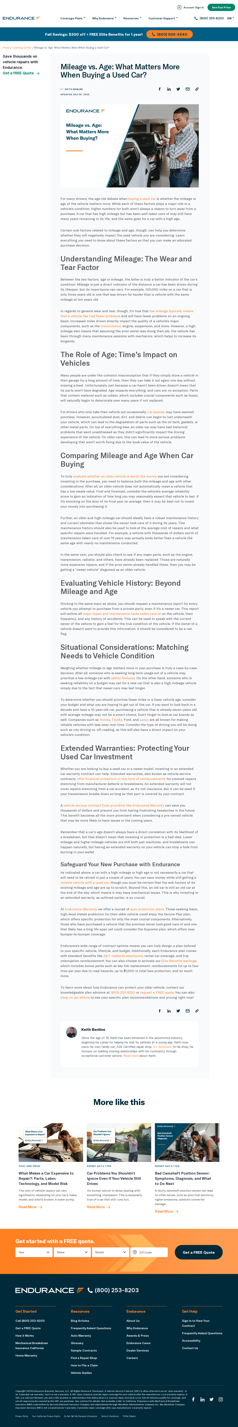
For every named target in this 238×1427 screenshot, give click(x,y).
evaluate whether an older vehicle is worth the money (115, 476)
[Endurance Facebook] (193, 1399)
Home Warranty (26, 1355)
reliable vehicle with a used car (84, 882)
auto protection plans (147, 909)
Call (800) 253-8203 (30, 1320)
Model (99, 1252)
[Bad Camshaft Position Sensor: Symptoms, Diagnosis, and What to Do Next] (187, 1142)
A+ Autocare (162, 1047)
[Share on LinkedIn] (169, 89)
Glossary (77, 1343)
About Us (133, 1320)
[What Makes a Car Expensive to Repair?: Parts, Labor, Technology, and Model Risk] (51, 1142)
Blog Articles (80, 1320)
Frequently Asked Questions (91, 1328)
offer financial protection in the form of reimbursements (121, 779)
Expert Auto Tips (99, 1166)
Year (21, 1252)
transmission (111, 326)
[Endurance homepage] (21, 18)
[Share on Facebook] (160, 89)
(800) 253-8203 (123, 992)
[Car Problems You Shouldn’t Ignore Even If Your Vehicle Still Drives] (119, 1142)
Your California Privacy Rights (46, 1416)
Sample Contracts (84, 1350)
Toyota (117, 719)
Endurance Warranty (81, 909)
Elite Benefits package (179, 961)
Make (61, 1252)
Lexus (144, 719)
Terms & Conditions (110, 1416)
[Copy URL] (197, 89)
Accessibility (191, 1340)
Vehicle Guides (81, 1372)
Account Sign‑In (194, 7)
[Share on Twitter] (178, 89)
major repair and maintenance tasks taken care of (122, 614)
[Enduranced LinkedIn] (202, 1399)
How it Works (24, 1335)
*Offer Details (129, 1416)
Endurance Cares (138, 1343)
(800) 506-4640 (172, 34)
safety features (123, 678)
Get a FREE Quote (18, 73)
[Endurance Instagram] (221, 1399)
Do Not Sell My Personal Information (80, 1416)
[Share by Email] (187, 89)
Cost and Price (29, 1166)
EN (229, 18)
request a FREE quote (157, 992)
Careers (132, 1358)
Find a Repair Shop (84, 1358)
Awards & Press (137, 1335)
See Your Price (221, 7)
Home (6, 47)
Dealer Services (137, 1350)
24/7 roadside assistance (123, 956)
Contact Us (190, 1348)
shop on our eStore (75, 997)
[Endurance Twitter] (212, 1399)
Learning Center (21, 47)
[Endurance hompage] (49, 1290)
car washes (156, 412)
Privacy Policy (21, 1416)
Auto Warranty (81, 1335)
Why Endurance (137, 1328)
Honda (105, 719)
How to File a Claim (84, 1365)
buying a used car (142, 199)
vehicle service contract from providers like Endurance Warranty (113, 805)
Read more (131, 1056)
